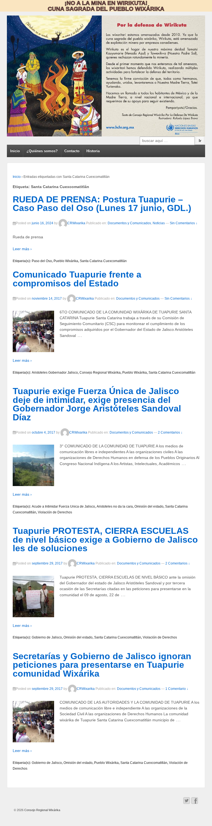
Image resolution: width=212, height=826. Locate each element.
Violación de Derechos (55, 512)
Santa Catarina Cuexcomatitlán (103, 261)
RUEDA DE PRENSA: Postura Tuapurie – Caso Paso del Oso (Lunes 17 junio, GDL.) (102, 203)
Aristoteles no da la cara (115, 506)
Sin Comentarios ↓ (183, 223)
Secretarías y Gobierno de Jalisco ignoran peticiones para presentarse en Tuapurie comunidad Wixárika (102, 665)
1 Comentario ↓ (176, 689)
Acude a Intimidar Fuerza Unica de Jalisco (63, 506)
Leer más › (22, 249)
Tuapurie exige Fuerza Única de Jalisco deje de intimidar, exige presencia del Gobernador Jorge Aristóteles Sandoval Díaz (97, 404)
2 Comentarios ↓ (170, 432)
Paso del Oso (42, 261)
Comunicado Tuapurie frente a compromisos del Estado (77, 279)
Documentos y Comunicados (129, 223)
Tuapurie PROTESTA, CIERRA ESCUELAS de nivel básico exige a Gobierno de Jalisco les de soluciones (105, 539)
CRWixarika (76, 223)
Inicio (15, 151)
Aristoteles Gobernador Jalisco (55, 372)
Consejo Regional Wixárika (100, 372)
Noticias (159, 223)
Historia (93, 151)
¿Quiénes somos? (42, 151)
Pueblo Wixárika (66, 261)
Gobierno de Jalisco (47, 637)
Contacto (72, 151)
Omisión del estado (148, 506)
